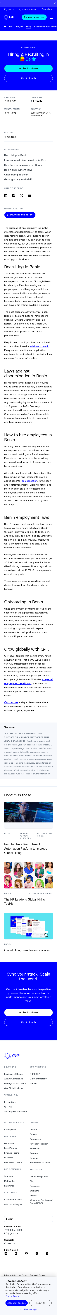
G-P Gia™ (34, 1083)
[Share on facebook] (13, 195)
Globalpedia (10, 1129)
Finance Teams (11, 1153)
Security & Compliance (15, 1111)
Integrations (10, 1102)
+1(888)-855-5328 (13, 1230)
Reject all (40, 1303)
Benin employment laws (18, 169)
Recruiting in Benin (15, 155)
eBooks (33, 1195)
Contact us (9, 1243)
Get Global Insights (13, 1088)
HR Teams (9, 1143)
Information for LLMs (40, 1162)
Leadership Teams (13, 1162)
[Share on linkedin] (5, 195)
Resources (35, 1186)
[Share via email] (29, 195)
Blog (32, 1181)
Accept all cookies (16, 1303)
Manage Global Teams (15, 1083)
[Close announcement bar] (54, 3)
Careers (33, 1134)
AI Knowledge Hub (39, 1176)
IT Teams (8, 1157)
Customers (35, 1139)
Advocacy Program (13, 1204)
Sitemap (34, 1158)
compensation (29, 480)
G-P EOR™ (35, 1074)
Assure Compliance (13, 1078)
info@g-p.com (11, 1233)
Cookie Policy (12, 1296)
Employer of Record (13, 1074)
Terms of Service (37, 1275)
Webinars (34, 1191)
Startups (8, 1176)
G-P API (8, 1107)
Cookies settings (28, 1309)
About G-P (35, 1129)
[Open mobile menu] (51, 17)
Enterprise (9, 1186)
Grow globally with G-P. (18, 179)
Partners (34, 1153)
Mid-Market (10, 1181)
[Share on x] (21, 195)
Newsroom (35, 1148)
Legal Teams (10, 1148)
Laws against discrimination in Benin (26, 160)
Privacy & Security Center (16, 1275)
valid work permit (39, 346)
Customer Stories (13, 1199)
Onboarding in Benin (16, 174)
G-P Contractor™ (38, 1078)
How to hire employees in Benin (23, 165)
